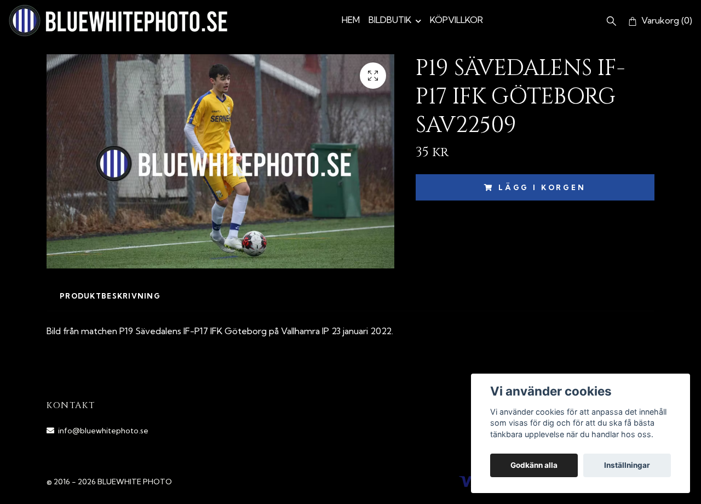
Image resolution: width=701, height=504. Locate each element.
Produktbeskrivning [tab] (110, 295)
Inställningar (627, 465)
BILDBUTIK (390, 19)
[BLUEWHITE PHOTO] (118, 20)
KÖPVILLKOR (456, 19)
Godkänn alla (534, 465)
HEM (351, 19)
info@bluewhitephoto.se (103, 431)
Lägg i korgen (542, 187)
